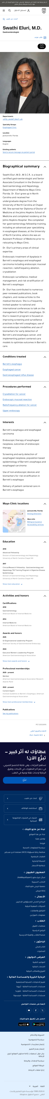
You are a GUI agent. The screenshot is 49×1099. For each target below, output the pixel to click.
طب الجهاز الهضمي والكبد (13, 119)
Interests (8, 422)
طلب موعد (38, 38)
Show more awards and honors (15, 661)
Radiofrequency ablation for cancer (20, 405)
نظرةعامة (42, 46)
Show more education (11, 584)
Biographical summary (21, 167)
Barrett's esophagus (12, 364)
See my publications (10, 714)
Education (9, 542)
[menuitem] (41, 46)
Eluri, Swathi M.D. (36, 735)
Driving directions (34, 514)
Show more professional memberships (18, 702)
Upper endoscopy (11, 411)
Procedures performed (17, 387)
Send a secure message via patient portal (19, 152)
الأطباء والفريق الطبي (38, 731)
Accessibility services (35, 525)
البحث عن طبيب (12, 19)
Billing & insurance (34, 522)
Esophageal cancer (12, 370)
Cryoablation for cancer (14, 394)
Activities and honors (16, 596)
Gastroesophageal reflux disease (18, 375)
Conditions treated (14, 357)
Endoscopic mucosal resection (17, 400)
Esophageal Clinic (10, 128)
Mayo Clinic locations (16, 504)
